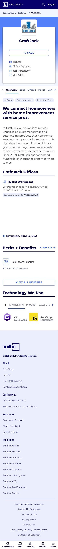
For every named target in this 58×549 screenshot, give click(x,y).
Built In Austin (11, 445)
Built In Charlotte (12, 457)
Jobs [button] (22, 89)
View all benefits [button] (29, 282)
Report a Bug (10, 432)
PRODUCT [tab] (31, 305)
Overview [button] (11, 89)
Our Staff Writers (12, 381)
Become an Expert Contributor (20, 406)
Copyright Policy (29, 514)
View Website (19, 75)
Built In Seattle (11, 493)
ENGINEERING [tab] (16, 305)
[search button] (43, 4)
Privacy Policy (29, 519)
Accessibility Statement (29, 509)
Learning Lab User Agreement (29, 504)
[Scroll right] (55, 90)
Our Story (8, 369)
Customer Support (13, 420)
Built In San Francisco (15, 487)
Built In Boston (11, 451)
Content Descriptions (15, 386)
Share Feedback (11, 426)
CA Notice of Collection (29, 535)
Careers (7, 375)
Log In (51, 4)
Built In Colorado (12, 469)
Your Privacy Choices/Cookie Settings (29, 529)
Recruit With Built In (14, 400)
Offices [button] (32, 89)
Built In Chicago (12, 463)
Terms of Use (29, 524)
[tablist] (29, 305)
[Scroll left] (3, 90)
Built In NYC (9, 481)
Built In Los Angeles (14, 475)
